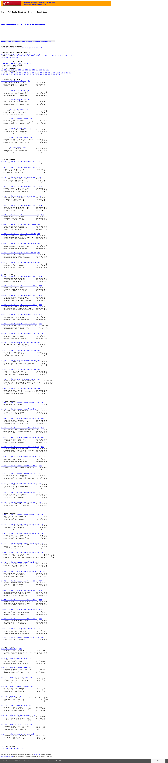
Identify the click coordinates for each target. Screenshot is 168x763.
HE (12, 63)
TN (33, 74)
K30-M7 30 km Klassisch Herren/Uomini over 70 (21, 571)
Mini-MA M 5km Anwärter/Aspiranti (15, 687)
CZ (42, 56)
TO (36, 74)
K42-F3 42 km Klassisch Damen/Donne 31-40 (19, 474)
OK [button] (158, 761)
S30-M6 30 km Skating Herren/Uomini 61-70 (19, 324)
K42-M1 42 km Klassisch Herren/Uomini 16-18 (20, 403)
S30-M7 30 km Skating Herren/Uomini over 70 (20, 333)
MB (59, 73)
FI (50, 56)
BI (15, 73)
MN (67, 73)
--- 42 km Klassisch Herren (14, 119)
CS (36, 73)
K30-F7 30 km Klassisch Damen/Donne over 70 (20, 638)
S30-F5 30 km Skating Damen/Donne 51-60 (18, 379)
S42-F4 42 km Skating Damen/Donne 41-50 (18, 243)
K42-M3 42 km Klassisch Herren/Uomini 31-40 (20, 418)
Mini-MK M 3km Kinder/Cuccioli (14, 658)
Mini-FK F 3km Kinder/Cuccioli (14, 706)
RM (22, 74)
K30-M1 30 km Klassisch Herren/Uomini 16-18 (20, 515)
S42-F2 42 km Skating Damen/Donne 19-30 (18, 224)
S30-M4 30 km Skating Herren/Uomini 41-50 (19, 305)
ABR (2, 70)
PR (15, 74)
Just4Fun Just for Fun (10, 748)
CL (28, 73)
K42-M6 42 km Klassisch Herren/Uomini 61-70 (20, 447)
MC (62, 73)
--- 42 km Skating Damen (13, 90)
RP (22, 63)
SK (7, 57)
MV (15, 63)
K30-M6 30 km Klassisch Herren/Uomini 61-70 (20, 562)
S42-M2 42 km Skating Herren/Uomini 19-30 (19, 168)
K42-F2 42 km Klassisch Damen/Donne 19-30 (19, 466)
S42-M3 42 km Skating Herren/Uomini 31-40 (19, 177)
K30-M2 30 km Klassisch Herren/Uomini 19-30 (20, 524)
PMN (30, 70)
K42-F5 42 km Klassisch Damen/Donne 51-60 (19, 493)
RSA (72, 56)
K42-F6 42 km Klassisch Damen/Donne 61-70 (19, 502)
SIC (33, 70)
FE (41, 73)
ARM (20, 56)
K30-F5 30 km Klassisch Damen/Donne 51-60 (19, 619)
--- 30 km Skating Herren (13, 100)
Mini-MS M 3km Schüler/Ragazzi (14, 668)
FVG (12, 70)
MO (70, 73)
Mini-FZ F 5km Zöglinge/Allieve (14, 724)
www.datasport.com (7, 756)
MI (64, 73)
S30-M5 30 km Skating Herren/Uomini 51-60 (19, 314)
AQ (9, 73)
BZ (25, 73)
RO (25, 74)
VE (54, 74)
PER (66, 56)
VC (51, 74)
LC (54, 73)
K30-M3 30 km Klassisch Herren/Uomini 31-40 (20, 534)
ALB (17, 56)
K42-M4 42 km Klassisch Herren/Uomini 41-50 (20, 428)
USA (17, 57)
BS (22, 73)
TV (41, 74)
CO (33, 73)
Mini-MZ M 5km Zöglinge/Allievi (14, 677)
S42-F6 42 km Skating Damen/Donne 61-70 (18, 262)
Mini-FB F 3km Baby (9, 696)
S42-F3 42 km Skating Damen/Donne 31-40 (18, 234)
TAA (37, 70)
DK (46, 56)
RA (17, 74)
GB (53, 56)
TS (38, 74)
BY (9, 63)
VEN (47, 70)
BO (20, 73)
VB (49, 74)
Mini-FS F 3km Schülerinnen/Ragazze (16, 715)
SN (25, 63)
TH (30, 63)
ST (28, 63)
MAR (26, 70)
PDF (29, 81)
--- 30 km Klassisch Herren (14, 138)
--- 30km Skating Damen (12, 109)
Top (2, 79)
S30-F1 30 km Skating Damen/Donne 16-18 (18, 343)
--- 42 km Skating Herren (13, 81)
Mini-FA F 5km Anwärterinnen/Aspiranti (17, 734)
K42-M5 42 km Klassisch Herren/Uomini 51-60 (20, 437)
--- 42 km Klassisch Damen (14, 128)
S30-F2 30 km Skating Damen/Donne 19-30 (18, 351)
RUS (2, 57)
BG (12, 73)
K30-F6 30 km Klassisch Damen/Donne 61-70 (19, 628)
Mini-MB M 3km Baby (9, 649)
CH (36, 56)
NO (4, 74)
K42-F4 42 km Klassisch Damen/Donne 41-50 (19, 483)
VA (46, 74)
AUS (24, 56)
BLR (29, 56)
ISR (58, 56)
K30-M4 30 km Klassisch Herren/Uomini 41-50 (20, 543)
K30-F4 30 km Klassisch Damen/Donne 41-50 (19, 609)
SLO (10, 57)
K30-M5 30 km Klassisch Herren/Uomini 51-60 (20, 553)
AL (1, 73)
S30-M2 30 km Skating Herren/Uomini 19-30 (19, 286)
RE (20, 74)
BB (1, 63)
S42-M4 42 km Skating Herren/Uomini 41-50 (19, 186)
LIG (19, 70)
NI (17, 63)
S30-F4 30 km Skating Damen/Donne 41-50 (18, 369)
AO (7, 73)
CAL (5, 70)
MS (1, 74)
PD (7, 74)
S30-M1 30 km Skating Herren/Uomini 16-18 (19, 276)
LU (57, 73)
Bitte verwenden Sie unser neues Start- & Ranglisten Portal (39, 2)
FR (46, 73)
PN (9, 74)
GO (51, 73)
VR (59, 74)
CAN (32, 56)
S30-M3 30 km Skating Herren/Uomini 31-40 (19, 295)
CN (30, 73)
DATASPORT (37, 754)
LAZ (16, 70)
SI (28, 74)
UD (43, 74)
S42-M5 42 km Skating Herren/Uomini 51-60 (19, 196)
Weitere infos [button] (63, 761)
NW (20, 63)
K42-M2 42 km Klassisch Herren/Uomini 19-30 (20, 409)
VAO (44, 70)
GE (49, 73)
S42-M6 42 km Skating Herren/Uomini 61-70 (19, 205)
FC (38, 73)
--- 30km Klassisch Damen (13, 147)
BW (7, 63)
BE (4, 63)
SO (30, 74)
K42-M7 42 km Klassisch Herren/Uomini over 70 (21, 456)
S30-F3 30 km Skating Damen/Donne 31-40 (18, 360)
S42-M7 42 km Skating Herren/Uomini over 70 (20, 215)
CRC (38, 56)
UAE (13, 57)
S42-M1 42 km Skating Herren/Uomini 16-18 (19, 161)
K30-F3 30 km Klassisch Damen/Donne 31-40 (19, 600)
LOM (23, 70)
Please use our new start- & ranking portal (34, 4)
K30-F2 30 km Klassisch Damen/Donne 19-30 (19, 590)
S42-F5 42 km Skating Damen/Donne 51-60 (18, 253)
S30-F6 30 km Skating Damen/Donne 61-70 (18, 388)
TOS (40, 70)
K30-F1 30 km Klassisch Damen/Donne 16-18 (19, 581)
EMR (9, 70)
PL (69, 56)
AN (4, 73)
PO (12, 74)
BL (17, 73)
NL (63, 56)
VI (57, 74)
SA (7, 67)
